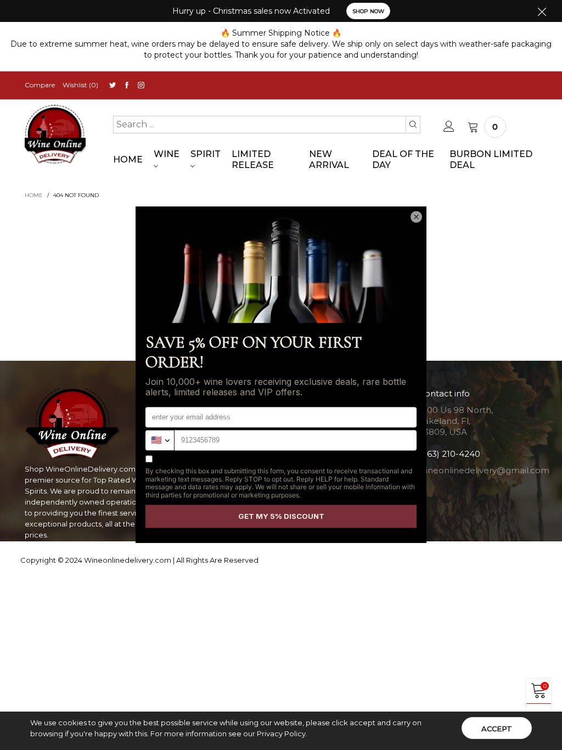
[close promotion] (541, 11)
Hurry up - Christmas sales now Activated (251, 11)
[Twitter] (112, 85)
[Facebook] (127, 85)
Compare (40, 85)
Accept (496, 728)
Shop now (368, 11)
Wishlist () (80, 85)
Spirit (205, 154)
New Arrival (329, 159)
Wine (166, 154)
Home (128, 159)
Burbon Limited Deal (490, 159)
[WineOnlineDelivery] (55, 134)
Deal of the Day (403, 159)
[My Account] (448, 127)
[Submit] (413, 124)
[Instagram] (141, 85)
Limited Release (253, 159)
